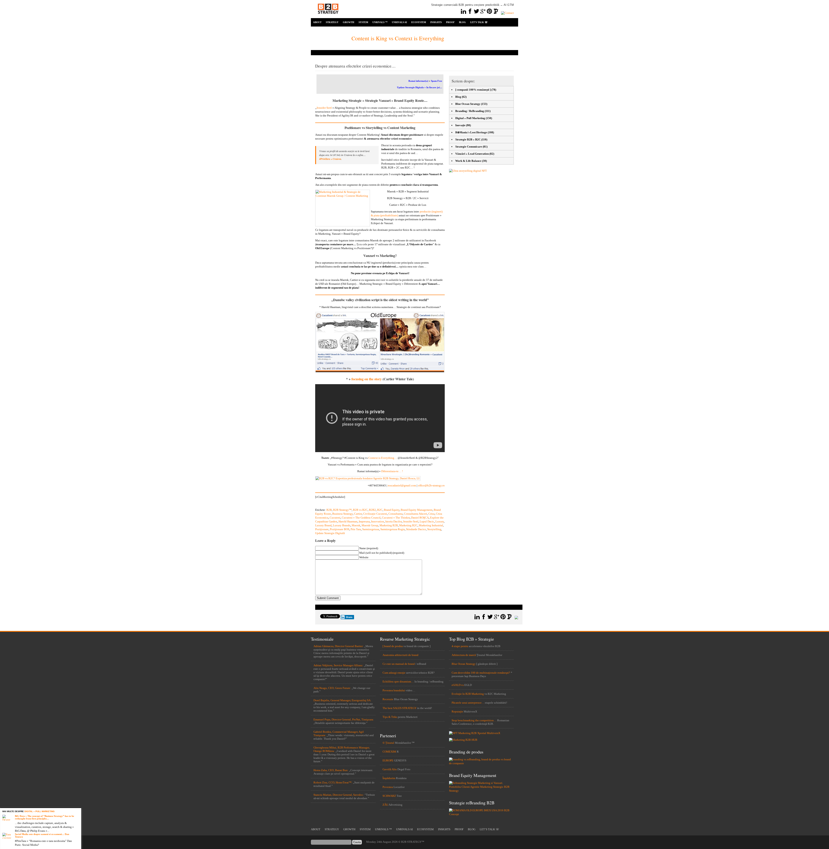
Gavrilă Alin (390, 769)
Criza (431, 513)
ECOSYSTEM (418, 22)
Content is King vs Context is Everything (397, 38)
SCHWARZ (389, 795)
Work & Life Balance (468, 160)
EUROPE (388, 760)
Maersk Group (370, 525)
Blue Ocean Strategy (467, 103)
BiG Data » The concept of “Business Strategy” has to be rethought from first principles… (44, 817)
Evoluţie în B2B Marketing (468, 693)
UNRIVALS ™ (380, 22)
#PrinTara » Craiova (330, 159)
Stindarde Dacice (416, 529)
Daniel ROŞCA (420, 517)
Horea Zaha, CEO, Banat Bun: (330, 770)
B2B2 (372, 509)
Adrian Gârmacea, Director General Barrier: (338, 646)
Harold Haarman (348, 521)
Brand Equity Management (416, 509)
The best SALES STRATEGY (399, 708)
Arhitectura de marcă (464, 655)
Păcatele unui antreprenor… (468, 702)
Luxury (439, 521)
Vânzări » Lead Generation (472, 153)
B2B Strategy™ (342, 509)
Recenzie (388, 699)
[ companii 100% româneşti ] (473, 89)
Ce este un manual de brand (399, 663)
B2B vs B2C (360, 509)
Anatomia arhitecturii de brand (400, 655)
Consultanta (395, 513)
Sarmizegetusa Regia (392, 529)
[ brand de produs (393, 646)
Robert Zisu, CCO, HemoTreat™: (332, 782)
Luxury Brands (341, 525)
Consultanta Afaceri (415, 513)
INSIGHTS (436, 22)
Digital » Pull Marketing (470, 118)
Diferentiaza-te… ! (392, 471)
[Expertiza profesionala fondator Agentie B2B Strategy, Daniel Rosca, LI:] (368, 478)
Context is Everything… (382, 457)
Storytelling (434, 529)
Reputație (457, 711)
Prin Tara (356, 529)
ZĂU (385, 804)
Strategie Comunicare (468, 146)
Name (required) (368, 548)
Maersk (356, 525)
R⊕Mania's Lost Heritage (471, 132)
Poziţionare (322, 529)
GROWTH (348, 22)
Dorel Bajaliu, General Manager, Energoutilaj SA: (342, 700)
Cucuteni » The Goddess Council (361, 517)
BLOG (462, 22)
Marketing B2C (408, 525)
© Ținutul (388, 742)
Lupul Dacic (427, 521)
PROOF (450, 22)
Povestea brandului (394, 690)
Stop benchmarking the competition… (474, 720)
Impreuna (364, 521)
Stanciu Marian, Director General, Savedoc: (338, 794)
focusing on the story (366, 378)
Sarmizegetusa (370, 529)
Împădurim (389, 778)
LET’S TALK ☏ (479, 22)
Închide (78, 810)
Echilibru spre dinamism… (398, 681)
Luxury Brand (323, 525)
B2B (329, 509)
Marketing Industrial (431, 525)
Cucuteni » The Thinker (396, 517)
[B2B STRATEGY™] (328, 16)
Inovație (460, 125)
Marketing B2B (389, 525)
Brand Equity (391, 509)
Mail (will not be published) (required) (381, 552)
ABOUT (317, 22)
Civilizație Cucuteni (375, 513)
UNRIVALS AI (399, 22)
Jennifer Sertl (324, 107)
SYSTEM (363, 22)
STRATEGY (332, 22)
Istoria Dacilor (393, 521)
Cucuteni (335, 517)
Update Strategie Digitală (330, 533)
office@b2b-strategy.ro (431, 485)
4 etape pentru (460, 646)
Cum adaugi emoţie (394, 672)
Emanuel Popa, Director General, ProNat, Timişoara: (343, 719)
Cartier (358, 513)
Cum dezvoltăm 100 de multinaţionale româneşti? (481, 672)
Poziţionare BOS (339, 529)
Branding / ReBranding (469, 111)
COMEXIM (389, 751)
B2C (380, 509)
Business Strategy (342, 513)
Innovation (377, 521)
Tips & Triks (390, 717)
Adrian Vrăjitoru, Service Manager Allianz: (338, 665)
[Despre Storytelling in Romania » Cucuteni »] (380, 371)
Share (349, 617)
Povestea (388, 787)
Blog (458, 96)
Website (364, 557)
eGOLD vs (458, 685)
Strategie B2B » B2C (468, 139)
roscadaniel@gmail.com (402, 485)
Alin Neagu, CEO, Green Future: (332, 688)
